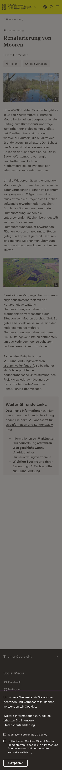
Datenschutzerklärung (19, 725)
